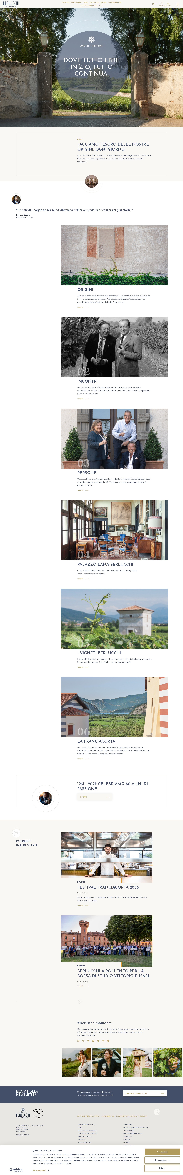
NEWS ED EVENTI (84, 1142)
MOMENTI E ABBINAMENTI (87, 1133)
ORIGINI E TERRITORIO (72, 3)
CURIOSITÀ (81, 1139)
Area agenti (127, 1136)
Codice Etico (127, 1124)
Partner (126, 1142)
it (153, 4)
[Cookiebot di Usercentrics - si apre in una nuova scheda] (16, 1170)
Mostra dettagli (39, 1170)
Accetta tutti (162, 1152)
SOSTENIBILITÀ (114, 3)
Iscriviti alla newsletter (136, 1093)
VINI (85, 3)
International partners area (132, 1133)
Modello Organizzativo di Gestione (135, 1127)
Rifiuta (162, 1168)
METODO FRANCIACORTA (87, 1130)
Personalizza (160, 1160)
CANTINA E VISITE (84, 1136)
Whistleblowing (128, 1130)
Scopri (80, 307)
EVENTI (81, 882)
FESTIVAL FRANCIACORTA (91, 6)
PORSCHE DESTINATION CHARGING (131, 1116)
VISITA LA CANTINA (97, 3)
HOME (79, 139)
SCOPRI (83, 797)
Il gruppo (126, 1139)
